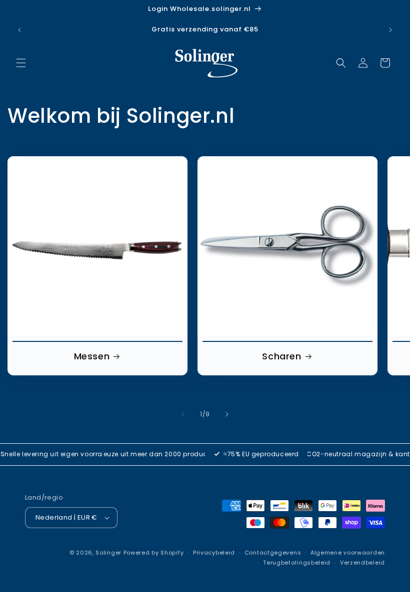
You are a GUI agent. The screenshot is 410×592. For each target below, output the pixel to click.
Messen (92, 356)
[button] (21, 63)
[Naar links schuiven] (183, 414)
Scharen (281, 356)
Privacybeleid (214, 553)
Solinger (109, 553)
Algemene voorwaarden (347, 553)
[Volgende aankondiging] (391, 30)
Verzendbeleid (362, 563)
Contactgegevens (273, 553)
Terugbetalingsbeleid (296, 563)
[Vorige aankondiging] (19, 30)
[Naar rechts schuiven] (227, 414)
